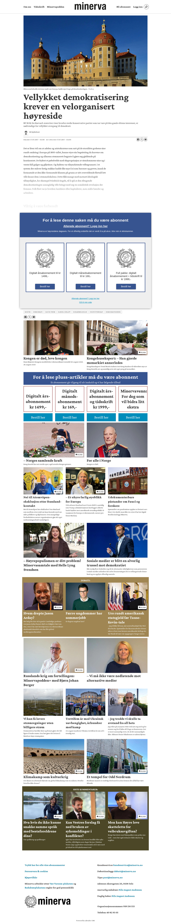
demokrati (38, 312)
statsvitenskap (96, 312)
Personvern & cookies (36, 871)
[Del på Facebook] (138, 139)
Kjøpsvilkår (31, 877)
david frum (50, 312)
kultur (27, 312)
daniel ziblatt (64, 312)
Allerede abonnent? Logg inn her (85, 226)
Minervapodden (55, 6)
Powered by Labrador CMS (85, 920)
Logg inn (138, 6)
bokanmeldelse (80, 312)
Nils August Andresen (130, 890)
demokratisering (113, 312)
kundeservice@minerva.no (128, 865)
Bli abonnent (124, 6)
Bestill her (45, 286)
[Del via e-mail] (145, 139)
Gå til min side (85, 302)
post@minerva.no (113, 877)
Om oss (27, 6)
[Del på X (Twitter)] (142, 139)
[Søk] (146, 6)
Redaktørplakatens (35, 887)
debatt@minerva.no (125, 871)
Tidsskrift (39, 6)
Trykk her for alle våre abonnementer (45, 865)
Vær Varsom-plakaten (61, 883)
